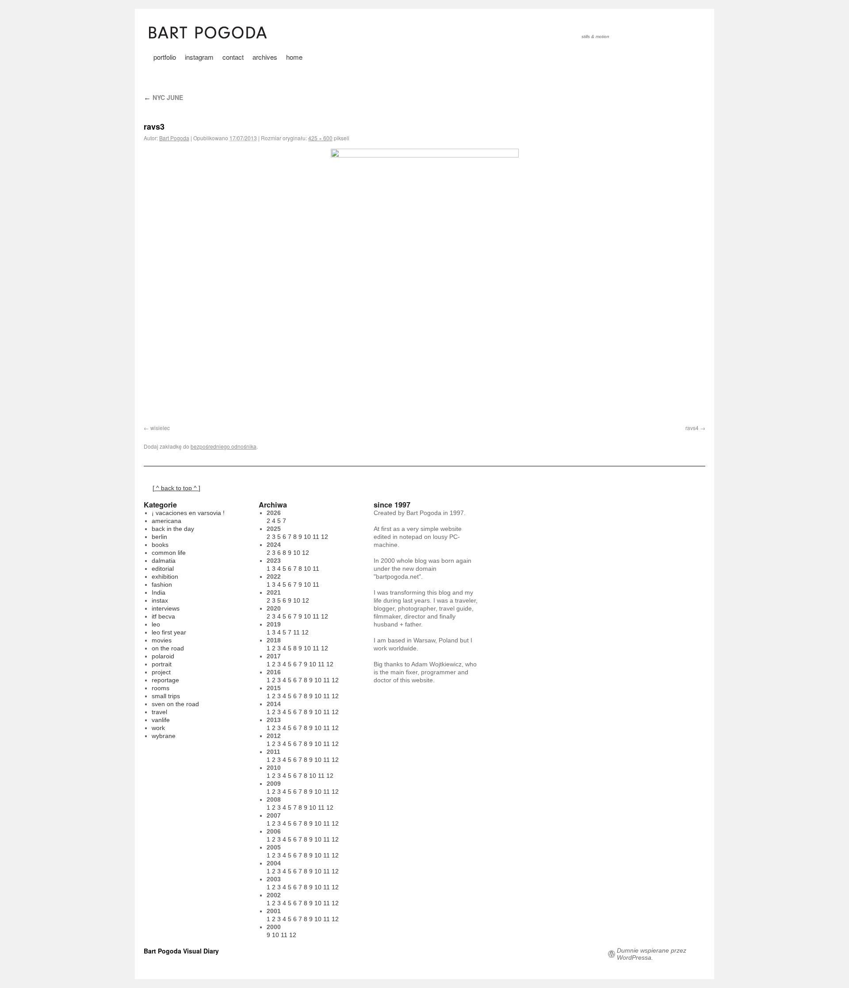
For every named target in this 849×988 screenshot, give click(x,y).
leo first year (169, 632)
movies (162, 640)
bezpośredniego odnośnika (223, 446)
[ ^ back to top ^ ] (176, 488)
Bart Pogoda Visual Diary (181, 950)
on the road (168, 648)
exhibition (165, 576)
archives (264, 57)
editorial (163, 568)
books (160, 544)
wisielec (160, 427)
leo (156, 624)
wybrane (164, 735)
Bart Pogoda (174, 138)
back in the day (173, 528)
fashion (162, 584)
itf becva (163, 616)
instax (160, 600)
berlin (159, 536)
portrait (162, 664)
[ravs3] (424, 281)
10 (307, 536)
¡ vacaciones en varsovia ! (188, 512)
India (158, 592)
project (161, 672)
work (158, 727)
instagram (199, 57)
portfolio (164, 57)
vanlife (161, 719)
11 (316, 536)
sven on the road (175, 703)
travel (159, 711)
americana (166, 520)
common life (169, 552)
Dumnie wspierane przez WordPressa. (651, 954)
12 (324, 536)
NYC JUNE (163, 97)
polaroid (163, 656)
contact (233, 57)
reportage (165, 680)
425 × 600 (320, 138)
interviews (166, 608)
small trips (166, 696)
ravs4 (692, 427)
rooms (160, 688)
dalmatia (164, 560)
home (294, 57)
